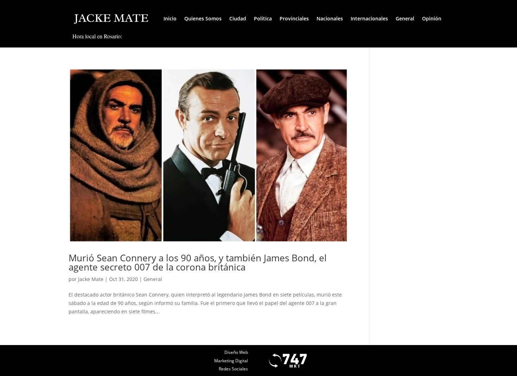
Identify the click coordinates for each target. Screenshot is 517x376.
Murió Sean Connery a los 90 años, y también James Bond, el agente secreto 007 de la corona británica (198, 262)
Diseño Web (236, 352)
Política (263, 18)
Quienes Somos (203, 18)
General (405, 18)
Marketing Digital (231, 361)
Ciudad (237, 18)
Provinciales (294, 18)
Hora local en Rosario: (97, 36)
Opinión (431, 18)
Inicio (170, 18)
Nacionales (330, 18)
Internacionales (369, 18)
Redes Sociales (233, 369)
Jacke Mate (90, 279)
